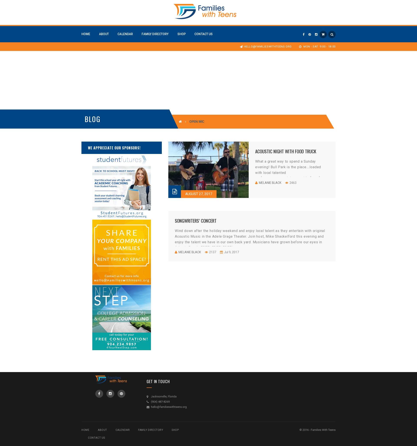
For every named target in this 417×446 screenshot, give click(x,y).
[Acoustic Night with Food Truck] (208, 170)
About (102, 429)
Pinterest (121, 394)
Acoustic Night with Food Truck (285, 151)
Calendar (123, 429)
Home (85, 429)
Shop (175, 429)
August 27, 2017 (198, 194)
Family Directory (150, 429)
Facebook (99, 394)
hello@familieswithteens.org (268, 46)
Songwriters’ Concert (196, 220)
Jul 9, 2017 (231, 252)
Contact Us (96, 437)
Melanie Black (270, 183)
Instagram (110, 394)
